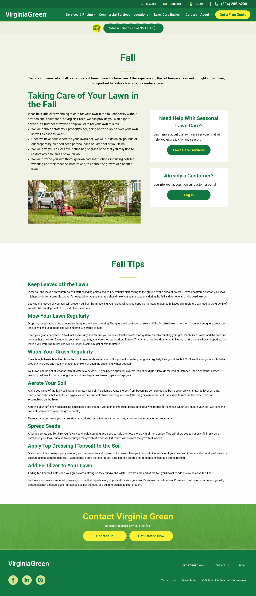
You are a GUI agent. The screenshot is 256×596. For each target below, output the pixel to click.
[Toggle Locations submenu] (150, 14)
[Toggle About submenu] (211, 14)
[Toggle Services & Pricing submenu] (94, 14)
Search (151, 4)
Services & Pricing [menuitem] (79, 14)
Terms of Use (168, 580)
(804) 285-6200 (234, 4)
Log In (189, 195)
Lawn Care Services (189, 150)
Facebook (13, 580)
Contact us (105, 536)
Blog (242, 565)
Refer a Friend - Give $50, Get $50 (133, 28)
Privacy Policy (189, 580)
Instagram (40, 580)
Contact (175, 4)
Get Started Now (151, 536)
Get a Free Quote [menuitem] (232, 15)
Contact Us (221, 565)
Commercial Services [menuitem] (114, 14)
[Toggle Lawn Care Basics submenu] (181, 14)
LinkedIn (27, 580)
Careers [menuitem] (191, 14)
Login (199, 4)
